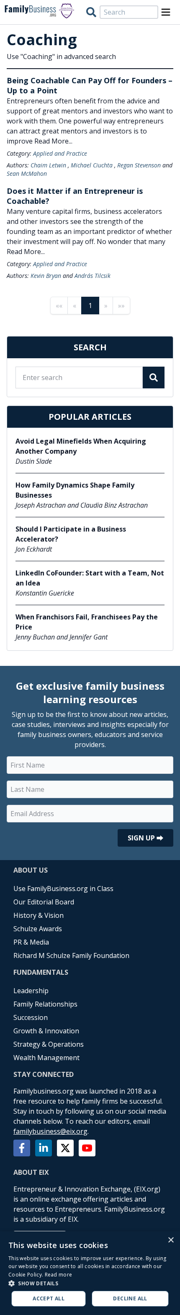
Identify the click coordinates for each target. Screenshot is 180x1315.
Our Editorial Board (43, 902)
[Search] (91, 12)
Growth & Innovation (46, 1030)
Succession (30, 1017)
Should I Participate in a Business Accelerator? (70, 534)
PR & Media (31, 942)
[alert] (90, 1273)
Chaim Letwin (48, 165)
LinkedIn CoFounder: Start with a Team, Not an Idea (89, 578)
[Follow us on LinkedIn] (43, 1148)
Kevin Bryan (46, 276)
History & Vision (38, 915)
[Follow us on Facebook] (21, 1148)
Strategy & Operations (48, 1044)
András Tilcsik (93, 276)
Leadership (31, 990)
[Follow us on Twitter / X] (65, 1148)
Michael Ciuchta (92, 165)
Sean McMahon (27, 173)
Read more (58, 1274)
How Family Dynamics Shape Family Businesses (74, 490)
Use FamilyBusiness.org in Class (63, 888)
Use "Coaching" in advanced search (61, 56)
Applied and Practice (60, 153)
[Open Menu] (165, 12)
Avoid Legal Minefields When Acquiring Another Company (80, 446)
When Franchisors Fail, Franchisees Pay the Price (86, 622)
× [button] (170, 1240)
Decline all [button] (130, 1298)
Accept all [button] (48, 1298)
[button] (90, 1283)
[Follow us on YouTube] (87, 1148)
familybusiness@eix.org (50, 1131)
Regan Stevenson (139, 165)
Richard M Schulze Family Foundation (71, 955)
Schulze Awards (37, 928)
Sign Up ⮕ (145, 837)
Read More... (53, 141)
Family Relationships (45, 1004)
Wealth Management (46, 1057)
